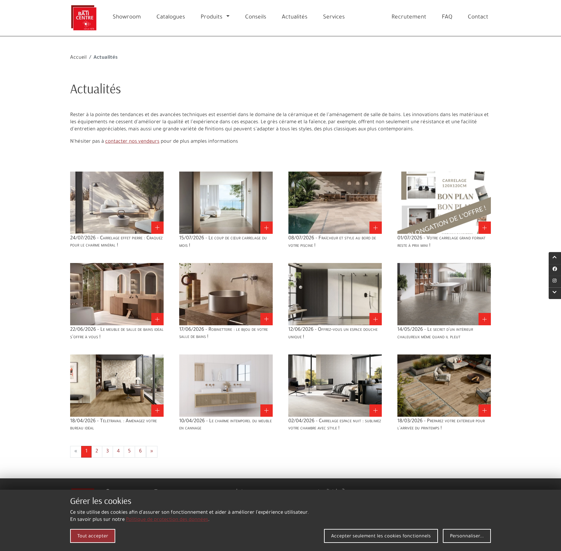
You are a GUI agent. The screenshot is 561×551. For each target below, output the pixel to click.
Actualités (294, 18)
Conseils (255, 18)
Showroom (127, 18)
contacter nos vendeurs (132, 142)
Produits (211, 18)
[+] (117, 203)
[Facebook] (555, 270)
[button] (229, 18)
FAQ (447, 18)
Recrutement (409, 18)
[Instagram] (555, 281)
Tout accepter (92, 536)
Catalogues (170, 18)
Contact (478, 18)
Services (334, 18)
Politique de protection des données (167, 520)
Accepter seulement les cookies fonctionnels (381, 536)
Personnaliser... (467, 536)
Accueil (78, 58)
